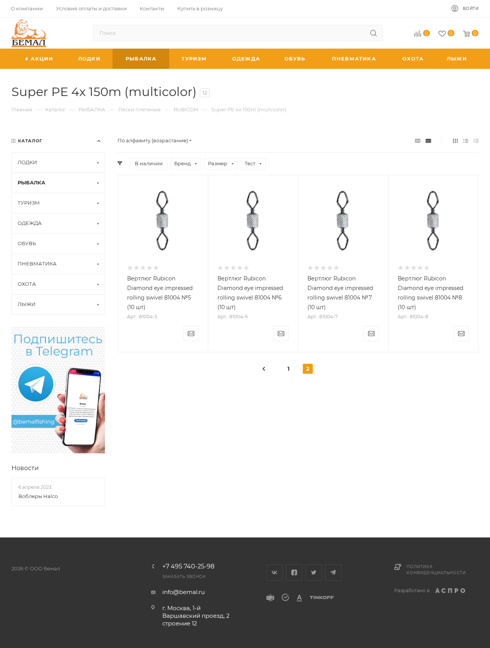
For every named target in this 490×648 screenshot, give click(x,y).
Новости (25, 468)
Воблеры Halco (38, 496)
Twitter (313, 572)
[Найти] (373, 33)
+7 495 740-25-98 (188, 566)
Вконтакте (274, 572)
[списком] (466, 140)
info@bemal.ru (183, 592)
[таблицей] (476, 140)
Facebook (294, 572)
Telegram (333, 572)
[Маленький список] (417, 140)
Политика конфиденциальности (436, 569)
